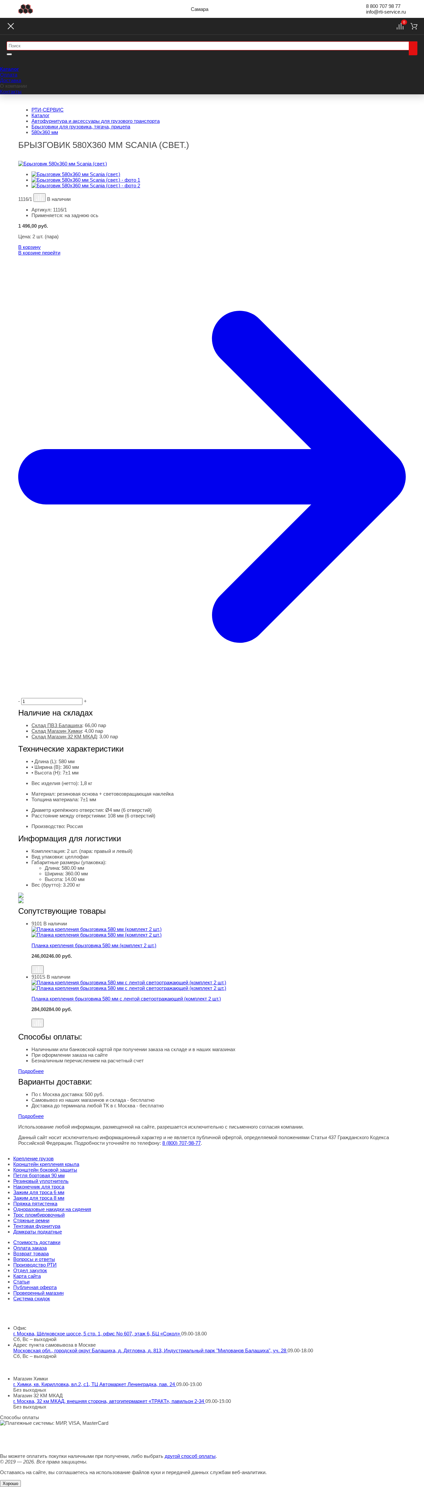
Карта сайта (27, 1276)
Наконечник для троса (38, 1186)
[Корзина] (413, 26)
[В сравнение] (39, 197)
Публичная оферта (35, 1287)
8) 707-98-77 (181, 1143)
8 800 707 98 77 (383, 6)
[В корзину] (218, 962)
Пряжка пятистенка (35, 1203)
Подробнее (31, 1071)
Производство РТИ (35, 1265)
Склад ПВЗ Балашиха (56, 725)
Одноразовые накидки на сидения (52, 1209)
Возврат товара (31, 1253)
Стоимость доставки (36, 1242)
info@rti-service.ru (386, 12)
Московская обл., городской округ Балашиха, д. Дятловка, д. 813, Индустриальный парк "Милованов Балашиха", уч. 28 (150, 1350)
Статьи (21, 1281)
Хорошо (10, 1483)
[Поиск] (413, 48)
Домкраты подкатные (37, 1231)
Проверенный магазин (38, 1293)
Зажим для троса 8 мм (38, 1198)
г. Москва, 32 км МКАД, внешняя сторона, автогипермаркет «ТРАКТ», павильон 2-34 (109, 1401)
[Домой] (25, 9)
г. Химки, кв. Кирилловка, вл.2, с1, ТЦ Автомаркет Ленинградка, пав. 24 (94, 1384)
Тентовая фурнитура (36, 1226)
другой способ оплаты (190, 1456)
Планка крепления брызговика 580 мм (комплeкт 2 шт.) (93, 945)
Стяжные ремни (31, 1220)
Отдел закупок (30, 1270)
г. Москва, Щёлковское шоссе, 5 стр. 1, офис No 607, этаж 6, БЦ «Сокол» (97, 1333)
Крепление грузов (33, 1158)
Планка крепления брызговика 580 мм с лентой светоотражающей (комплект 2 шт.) (126, 998)
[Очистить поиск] (9, 54)
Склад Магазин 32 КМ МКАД (64, 736)
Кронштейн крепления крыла (46, 1164)
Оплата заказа (30, 1248)
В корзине (39, 253)
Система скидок (31, 1298)
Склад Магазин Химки (56, 731)
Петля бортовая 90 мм (39, 1175)
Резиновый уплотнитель (41, 1181)
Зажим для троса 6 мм (38, 1192)
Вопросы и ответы (34, 1259)
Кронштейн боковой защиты (45, 1170)
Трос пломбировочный (39, 1215)
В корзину (29, 247)
